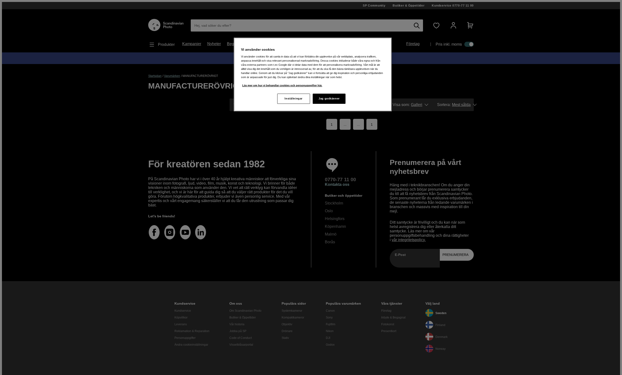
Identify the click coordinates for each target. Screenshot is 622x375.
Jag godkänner (329, 98)
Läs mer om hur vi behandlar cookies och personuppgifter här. (282, 85)
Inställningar (293, 98)
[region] (313, 74)
